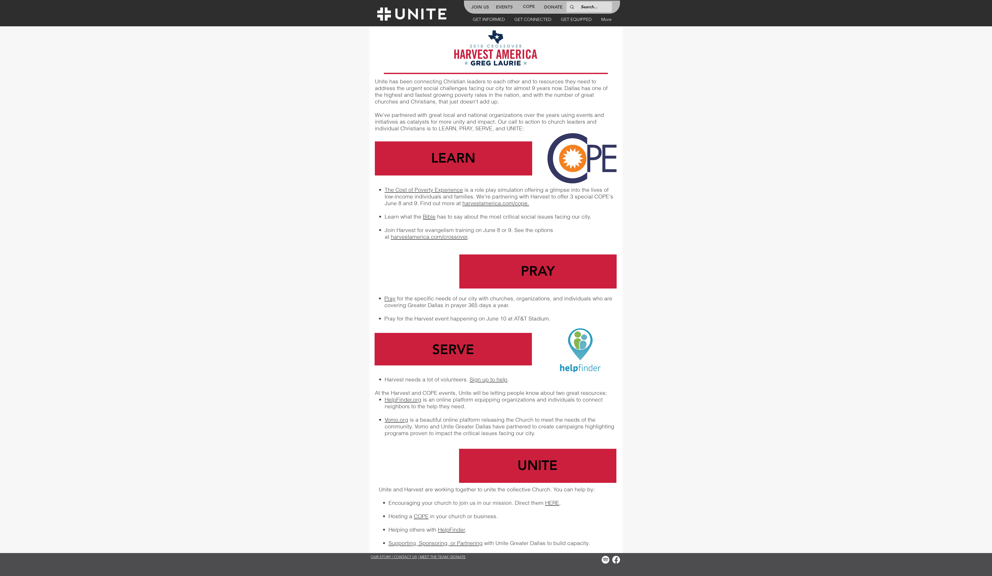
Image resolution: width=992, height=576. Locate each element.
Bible (429, 216)
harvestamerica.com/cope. (495, 203)
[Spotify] (605, 560)
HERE (552, 502)
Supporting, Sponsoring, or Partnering (436, 543)
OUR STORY (381, 557)
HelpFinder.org (403, 399)
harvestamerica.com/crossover (429, 236)
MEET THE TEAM (434, 557)
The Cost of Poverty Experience (424, 189)
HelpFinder (451, 529)
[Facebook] (616, 560)
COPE (421, 516)
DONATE (458, 557)
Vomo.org (396, 419)
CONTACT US (405, 557)
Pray (390, 298)
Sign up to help (488, 379)
